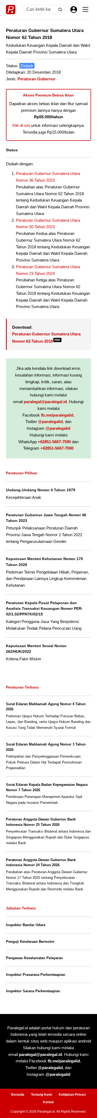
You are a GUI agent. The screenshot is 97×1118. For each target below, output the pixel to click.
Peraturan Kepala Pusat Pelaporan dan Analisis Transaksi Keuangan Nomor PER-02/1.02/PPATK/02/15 (44, 608)
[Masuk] (73, 9)
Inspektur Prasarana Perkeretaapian (35, 975)
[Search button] (60, 9)
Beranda (17, 1094)
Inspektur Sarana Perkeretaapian (33, 991)
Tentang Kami (41, 1094)
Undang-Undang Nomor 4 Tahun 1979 (40, 490)
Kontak (48, 1102)
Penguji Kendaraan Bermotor (30, 942)
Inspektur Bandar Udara (25, 925)
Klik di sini (21, 125)
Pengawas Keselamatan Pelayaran (34, 958)
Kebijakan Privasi (72, 1094)
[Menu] (85, 9)
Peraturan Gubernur (37, 79)
